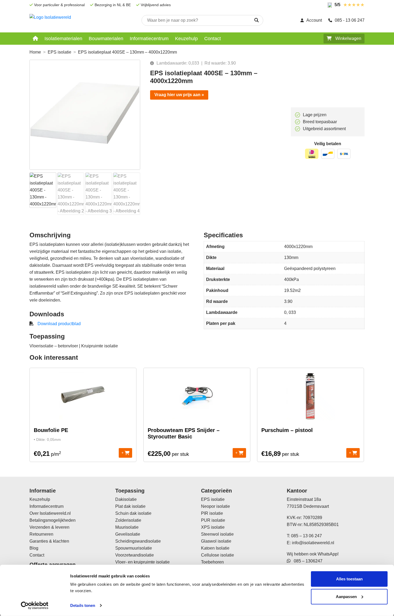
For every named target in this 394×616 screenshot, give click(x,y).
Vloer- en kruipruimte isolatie (142, 562)
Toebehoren (212, 562)
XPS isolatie (213, 527)
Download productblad (59, 323)
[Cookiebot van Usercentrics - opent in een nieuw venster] (34, 606)
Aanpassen (346, 596)
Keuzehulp (186, 38)
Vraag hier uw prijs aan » (179, 94)
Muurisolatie (127, 527)
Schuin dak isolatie (133, 513)
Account (314, 20)
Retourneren (41, 534)
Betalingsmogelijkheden (52, 520)
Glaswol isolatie (216, 541)
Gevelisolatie (127, 534)
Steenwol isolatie (217, 534)
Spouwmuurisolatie (133, 548)
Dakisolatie (126, 499)
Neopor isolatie (215, 506)
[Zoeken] (256, 20)
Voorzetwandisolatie (134, 555)
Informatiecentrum (149, 38)
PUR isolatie (213, 520)
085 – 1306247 (306, 561)
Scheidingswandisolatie (138, 541)
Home (35, 52)
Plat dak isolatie (130, 506)
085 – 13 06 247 (306, 536)
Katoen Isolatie (215, 548)
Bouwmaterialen (106, 38)
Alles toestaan (349, 579)
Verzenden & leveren (49, 527)
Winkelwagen (347, 38)
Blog (33, 548)
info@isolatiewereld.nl (313, 542)
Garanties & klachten (49, 541)
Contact (212, 38)
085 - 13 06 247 (350, 20)
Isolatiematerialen (63, 38)
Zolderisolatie (128, 520)
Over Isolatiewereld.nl (50, 513)
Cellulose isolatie (217, 555)
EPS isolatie (59, 52)
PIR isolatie (212, 513)
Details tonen (82, 605)
